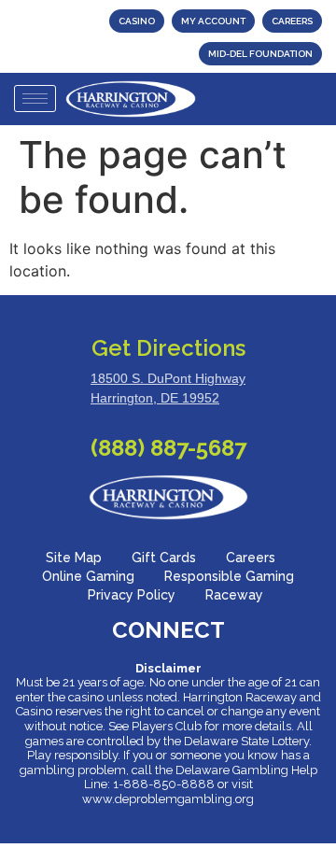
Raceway (234, 594)
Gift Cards (164, 557)
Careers (250, 557)
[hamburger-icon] (35, 98)
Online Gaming (88, 576)
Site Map (74, 557)
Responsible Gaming (229, 576)
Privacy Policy (131, 594)
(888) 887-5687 (168, 447)
